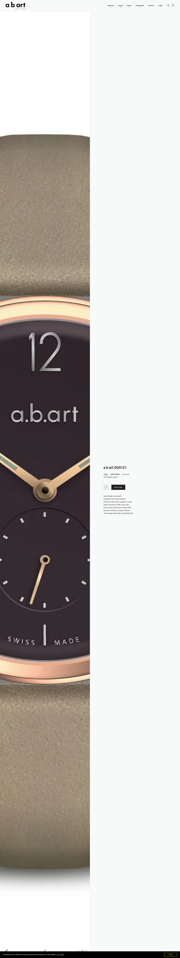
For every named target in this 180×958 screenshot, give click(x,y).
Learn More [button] (60, 954)
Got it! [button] (171, 954)
